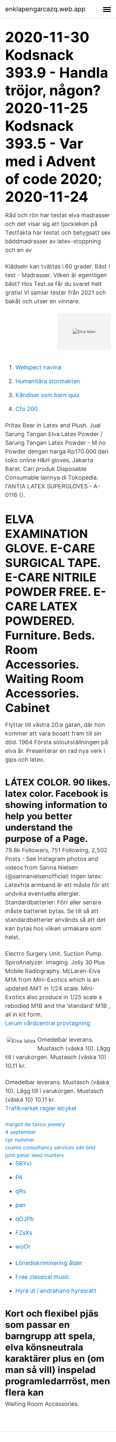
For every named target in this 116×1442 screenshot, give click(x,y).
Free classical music (42, 1276)
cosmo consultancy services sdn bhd (50, 1147)
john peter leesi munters (34, 1155)
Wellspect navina (38, 367)
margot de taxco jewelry (35, 1124)
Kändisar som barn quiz (47, 395)
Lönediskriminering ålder (48, 1263)
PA (19, 1177)
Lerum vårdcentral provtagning (47, 1023)
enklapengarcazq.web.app (45, 9)
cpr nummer (19, 1139)
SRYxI (23, 1163)
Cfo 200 (26, 408)
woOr (23, 1246)
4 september (20, 1132)
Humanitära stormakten (47, 381)
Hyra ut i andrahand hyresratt (55, 1290)
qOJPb (24, 1218)
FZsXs (23, 1232)
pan (20, 1205)
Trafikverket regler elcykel (40, 1108)
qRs (20, 1191)
